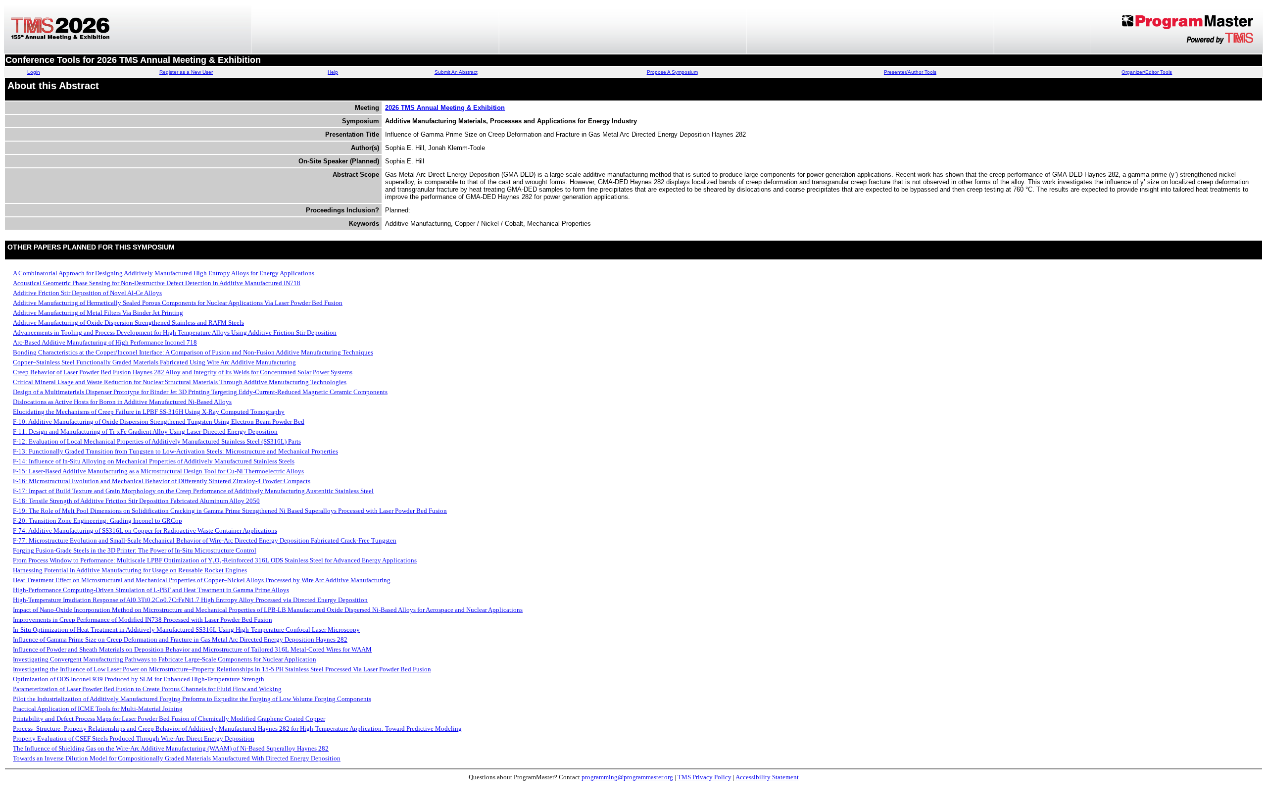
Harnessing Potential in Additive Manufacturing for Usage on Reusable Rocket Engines (130, 570)
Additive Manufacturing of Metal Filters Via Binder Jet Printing (98, 312)
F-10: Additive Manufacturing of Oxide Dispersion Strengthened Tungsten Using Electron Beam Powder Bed (158, 421)
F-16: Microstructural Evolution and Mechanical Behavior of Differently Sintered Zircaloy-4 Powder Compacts (161, 481)
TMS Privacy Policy (704, 777)
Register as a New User (186, 72)
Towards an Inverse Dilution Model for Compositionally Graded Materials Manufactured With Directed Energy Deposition (177, 758)
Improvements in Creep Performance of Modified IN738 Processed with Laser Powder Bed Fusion (142, 619)
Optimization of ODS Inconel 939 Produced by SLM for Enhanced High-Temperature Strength (138, 679)
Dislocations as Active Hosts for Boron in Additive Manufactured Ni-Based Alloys (122, 401)
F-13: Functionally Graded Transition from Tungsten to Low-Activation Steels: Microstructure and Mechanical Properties (175, 451)
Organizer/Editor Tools (1146, 72)
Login (33, 72)
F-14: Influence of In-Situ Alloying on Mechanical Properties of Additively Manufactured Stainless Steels (153, 461)
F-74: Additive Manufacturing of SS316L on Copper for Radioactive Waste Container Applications (145, 530)
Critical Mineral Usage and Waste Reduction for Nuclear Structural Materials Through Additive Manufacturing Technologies (179, 382)
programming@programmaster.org (627, 777)
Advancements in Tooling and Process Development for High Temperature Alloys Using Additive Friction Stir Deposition (175, 332)
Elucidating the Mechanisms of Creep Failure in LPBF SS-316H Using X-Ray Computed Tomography (149, 411)
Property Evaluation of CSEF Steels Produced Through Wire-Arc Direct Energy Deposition (133, 738)
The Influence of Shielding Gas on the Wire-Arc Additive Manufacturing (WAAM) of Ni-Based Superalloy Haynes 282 (171, 748)
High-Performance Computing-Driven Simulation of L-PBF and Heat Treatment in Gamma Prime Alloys (151, 590)
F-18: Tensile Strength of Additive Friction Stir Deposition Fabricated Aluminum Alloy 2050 (136, 500)
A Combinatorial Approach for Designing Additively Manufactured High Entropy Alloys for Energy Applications (163, 273)
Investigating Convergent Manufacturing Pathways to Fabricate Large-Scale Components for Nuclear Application (164, 659)
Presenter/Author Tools (910, 72)
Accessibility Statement (767, 777)
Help (333, 72)
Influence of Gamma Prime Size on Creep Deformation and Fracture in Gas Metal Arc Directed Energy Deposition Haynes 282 (180, 639)
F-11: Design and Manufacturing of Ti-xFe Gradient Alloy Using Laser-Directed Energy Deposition (145, 431)
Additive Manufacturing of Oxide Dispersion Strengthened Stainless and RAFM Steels (128, 322)
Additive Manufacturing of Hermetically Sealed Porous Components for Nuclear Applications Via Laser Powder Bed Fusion (177, 302)
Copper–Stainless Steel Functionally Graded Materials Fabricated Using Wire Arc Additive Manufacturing (154, 362)
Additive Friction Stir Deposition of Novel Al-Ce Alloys (87, 293)
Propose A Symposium (672, 72)
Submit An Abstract (456, 72)
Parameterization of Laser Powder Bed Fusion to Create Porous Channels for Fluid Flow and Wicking (147, 689)
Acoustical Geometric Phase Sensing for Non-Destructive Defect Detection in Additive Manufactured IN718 (156, 283)
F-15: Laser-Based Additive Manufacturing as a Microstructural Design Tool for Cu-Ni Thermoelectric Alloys (158, 471)
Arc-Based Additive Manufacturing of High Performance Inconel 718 (105, 342)
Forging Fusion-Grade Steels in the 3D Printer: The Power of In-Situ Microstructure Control (134, 550)
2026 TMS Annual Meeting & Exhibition (445, 107)
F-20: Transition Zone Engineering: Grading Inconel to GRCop (97, 520)
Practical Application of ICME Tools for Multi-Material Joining (98, 708)
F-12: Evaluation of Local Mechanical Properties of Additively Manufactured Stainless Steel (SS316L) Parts (157, 441)
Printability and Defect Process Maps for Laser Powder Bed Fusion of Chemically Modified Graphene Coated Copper (169, 718)
